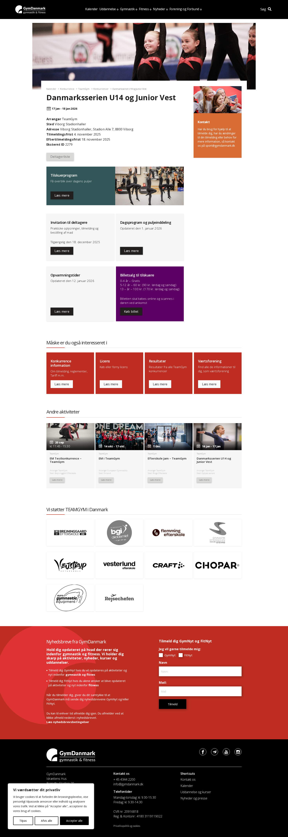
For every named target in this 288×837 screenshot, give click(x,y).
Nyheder (159, 9)
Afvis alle (46, 821)
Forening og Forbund (184, 9)
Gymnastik (127, 9)
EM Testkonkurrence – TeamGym (66, 460)
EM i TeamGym (109, 458)
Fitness (144, 9)
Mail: (163, 682)
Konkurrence (67, 88)
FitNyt (188, 655)
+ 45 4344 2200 (124, 779)
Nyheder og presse (193, 798)
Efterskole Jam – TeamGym (167, 458)
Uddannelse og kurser (195, 792)
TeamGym (84, 88)
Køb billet (131, 311)
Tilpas (23, 821)
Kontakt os (188, 779)
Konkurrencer (101, 88)
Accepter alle (74, 821)
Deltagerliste (60, 156)
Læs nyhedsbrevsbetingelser (67, 722)
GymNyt (169, 655)
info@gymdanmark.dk (128, 784)
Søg (263, 9)
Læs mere (61, 195)
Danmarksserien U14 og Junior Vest (214, 460)
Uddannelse (107, 9)
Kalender (91, 9)
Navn (164, 662)
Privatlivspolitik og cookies (126, 826)
